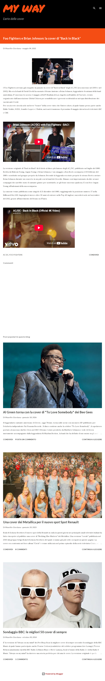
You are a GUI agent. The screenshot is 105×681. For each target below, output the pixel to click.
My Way (23, 8)
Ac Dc (6, 255)
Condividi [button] (94, 255)
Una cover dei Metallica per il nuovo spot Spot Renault (41, 522)
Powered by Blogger (54, 674)
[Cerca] (94, 4)
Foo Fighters (15, 255)
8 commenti (21, 549)
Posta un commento (25, 439)
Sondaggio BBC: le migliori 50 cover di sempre (35, 632)
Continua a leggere (92, 439)
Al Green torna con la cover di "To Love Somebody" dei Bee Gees (48, 412)
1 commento (21, 659)
